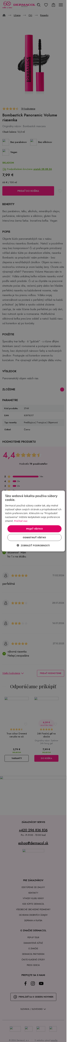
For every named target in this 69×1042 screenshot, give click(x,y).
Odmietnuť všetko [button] (34, 537)
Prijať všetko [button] (34, 528)
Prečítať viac (21, 521)
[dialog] (33, 521)
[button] (33, 545)
